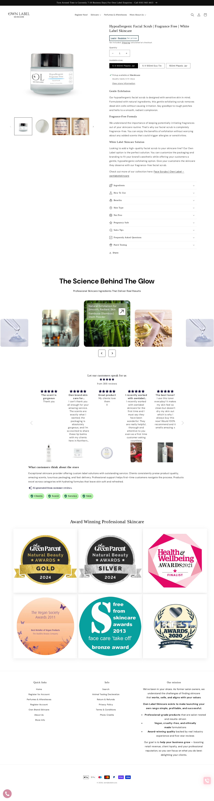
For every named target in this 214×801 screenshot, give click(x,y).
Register (122, 38)
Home (39, 689)
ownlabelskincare (110, 783)
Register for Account (39, 694)
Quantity (113, 47)
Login (113, 38)
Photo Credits (107, 715)
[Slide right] (93, 126)
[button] (192, 15)
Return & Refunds (106, 699)
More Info (40, 720)
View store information (123, 83)
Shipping (126, 42)
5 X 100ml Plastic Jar (123, 65)
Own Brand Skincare (39, 709)
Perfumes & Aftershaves (39, 699)
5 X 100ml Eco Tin (152, 65)
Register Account (39, 704)
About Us (39, 715)
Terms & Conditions (106, 709)
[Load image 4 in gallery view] (80, 126)
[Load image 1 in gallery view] (23, 126)
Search (105, 689)
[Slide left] (10, 126)
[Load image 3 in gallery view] (61, 126)
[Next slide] (112, 353)
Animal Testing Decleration (106, 694)
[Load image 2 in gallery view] (42, 126)
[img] (107, 379)
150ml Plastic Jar (178, 65)
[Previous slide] (102, 353)
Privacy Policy (106, 704)
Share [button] (116, 252)
